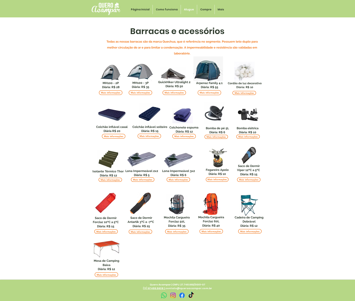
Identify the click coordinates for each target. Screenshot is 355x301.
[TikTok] (191, 295)
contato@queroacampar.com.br (188, 288)
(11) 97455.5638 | (154, 288)
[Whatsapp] (164, 295)
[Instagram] (173, 295)
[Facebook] (182, 295)
